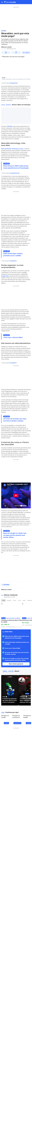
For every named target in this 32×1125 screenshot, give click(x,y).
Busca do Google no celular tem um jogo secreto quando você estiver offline (14, 535)
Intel (2, 148)
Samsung (14, 148)
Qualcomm (8, 148)
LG (19, 148)
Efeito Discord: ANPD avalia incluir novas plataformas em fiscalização (16, 167)
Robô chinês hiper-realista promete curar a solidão (13, 255)
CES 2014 (9, 126)
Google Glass (5, 276)
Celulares (9, 600)
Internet (3, 30)
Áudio (24, 600)
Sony (21, 148)
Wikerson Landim (6, 47)
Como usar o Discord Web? (13, 337)
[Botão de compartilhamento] (6, 52)
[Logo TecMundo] (10, 2)
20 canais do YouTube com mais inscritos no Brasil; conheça (14, 420)
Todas (3, 600)
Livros (19, 600)
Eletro (14, 600)
